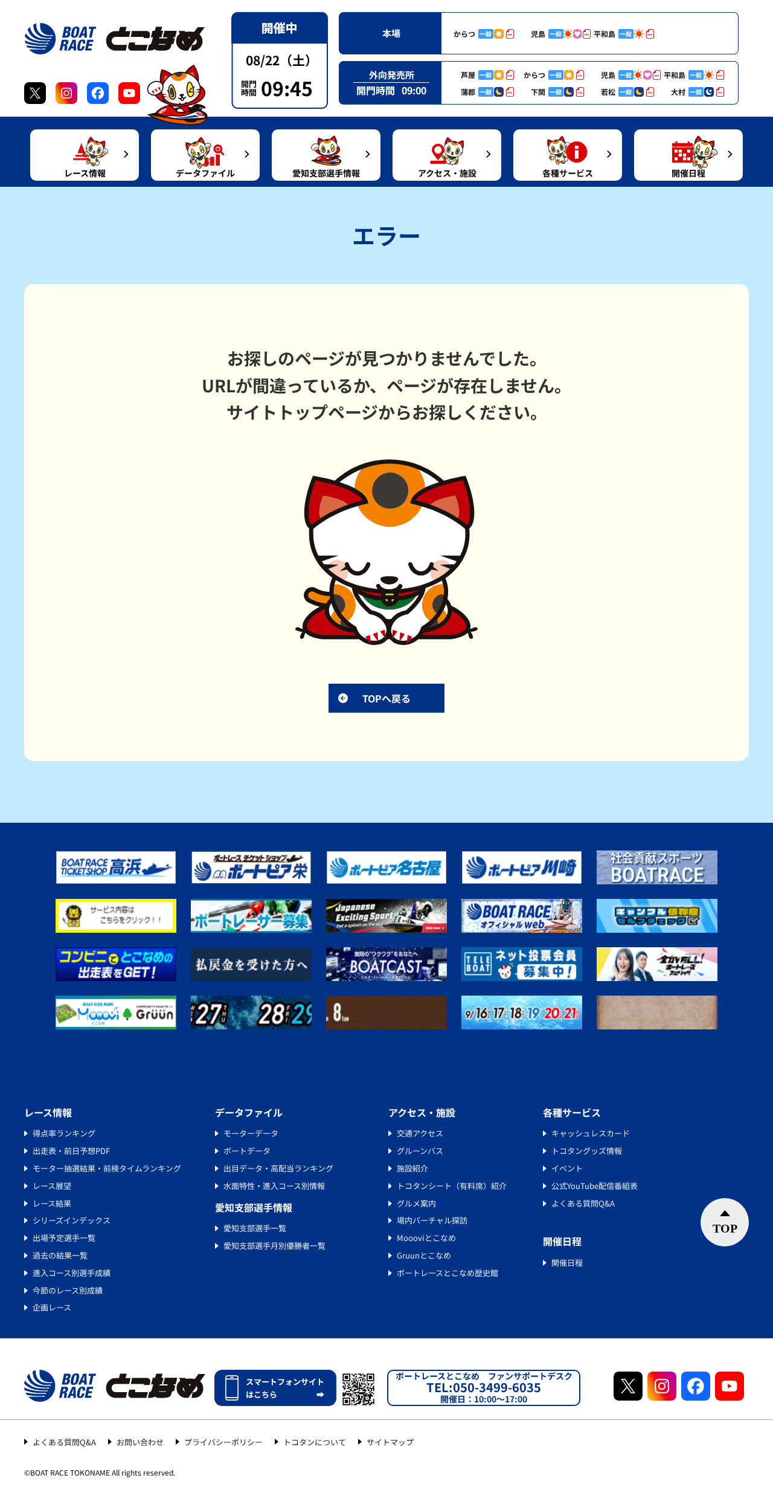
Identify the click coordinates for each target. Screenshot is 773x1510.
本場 (391, 33)
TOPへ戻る (386, 698)
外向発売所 (391, 74)
